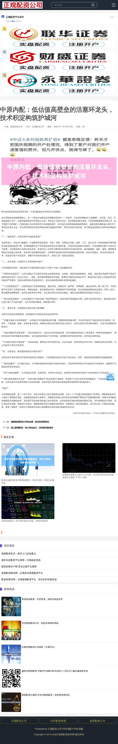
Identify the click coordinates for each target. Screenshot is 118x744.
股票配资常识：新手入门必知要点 (18, 553)
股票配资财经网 (66, 734)
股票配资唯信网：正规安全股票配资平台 (22, 572)
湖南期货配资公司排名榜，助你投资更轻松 (30, 421)
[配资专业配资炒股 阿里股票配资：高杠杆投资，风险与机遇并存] (27, 460)
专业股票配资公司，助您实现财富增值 (40, 622)
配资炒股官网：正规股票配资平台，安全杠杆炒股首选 (29, 579)
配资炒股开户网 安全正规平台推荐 (19, 566)
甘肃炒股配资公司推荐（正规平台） (39, 646)
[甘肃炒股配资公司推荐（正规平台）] (11, 654)
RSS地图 (67, 728)
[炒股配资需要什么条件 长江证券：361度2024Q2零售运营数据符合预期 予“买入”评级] (88, 457)
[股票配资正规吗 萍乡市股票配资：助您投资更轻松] (11, 702)
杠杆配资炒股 (58, 720)
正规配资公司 (19, 720)
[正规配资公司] (22, 4)
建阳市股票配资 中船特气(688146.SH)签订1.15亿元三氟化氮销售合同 (55, 670)
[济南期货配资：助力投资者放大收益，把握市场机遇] (27, 502)
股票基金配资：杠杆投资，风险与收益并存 (42, 598)
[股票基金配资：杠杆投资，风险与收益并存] (11, 606)
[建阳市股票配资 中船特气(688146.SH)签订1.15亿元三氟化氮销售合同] (11, 678)
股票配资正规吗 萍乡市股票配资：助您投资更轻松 (46, 694)
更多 (112, 16)
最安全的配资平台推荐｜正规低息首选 (21, 560)
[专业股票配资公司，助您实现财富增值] (11, 630)
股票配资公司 (97, 720)
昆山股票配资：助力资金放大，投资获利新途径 (32, 427)
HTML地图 (77, 728)
